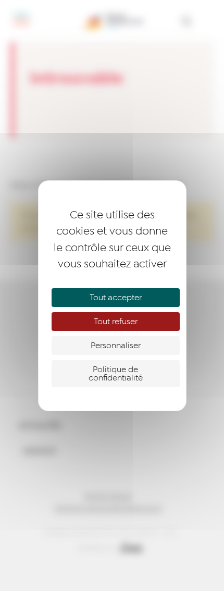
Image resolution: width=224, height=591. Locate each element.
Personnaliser (116, 345)
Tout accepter (116, 297)
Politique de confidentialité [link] (116, 374)
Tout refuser (116, 321)
